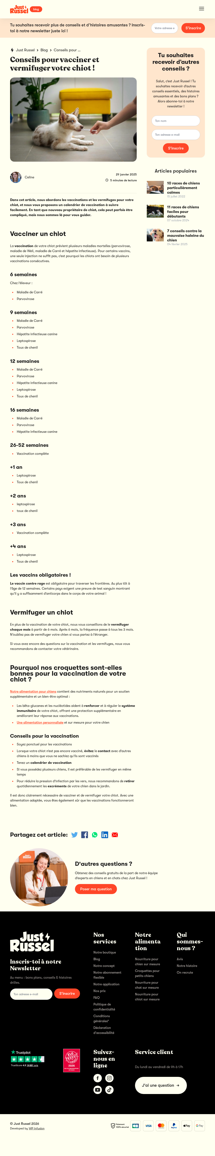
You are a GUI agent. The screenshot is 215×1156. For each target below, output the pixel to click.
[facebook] (97, 1078)
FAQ (96, 998)
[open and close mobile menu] (201, 8)
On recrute (185, 972)
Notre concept (104, 966)
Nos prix (99, 991)
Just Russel (25, 50)
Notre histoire (187, 966)
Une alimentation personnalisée (40, 722)
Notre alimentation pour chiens (33, 691)
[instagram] (109, 1078)
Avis (180, 959)
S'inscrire (193, 28)
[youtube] (97, 1090)
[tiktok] (109, 1090)
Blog (44, 50)
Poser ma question (96, 889)
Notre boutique (104, 952)
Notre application (106, 984)
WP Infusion (37, 1128)
